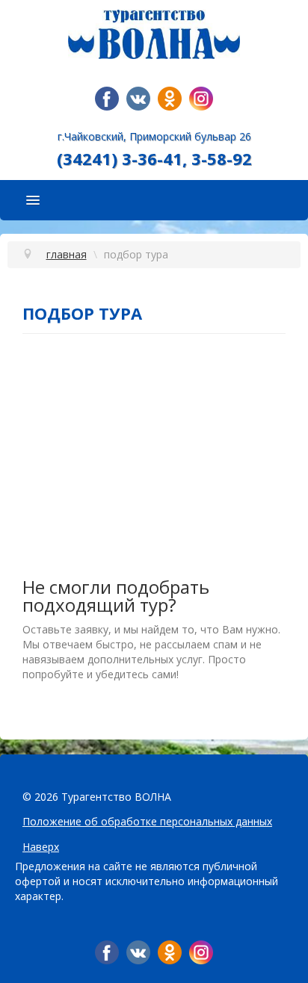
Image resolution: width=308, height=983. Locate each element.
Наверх (40, 847)
